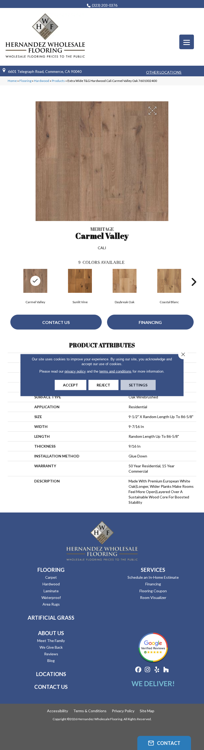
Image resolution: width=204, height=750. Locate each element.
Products (58, 81)
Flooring (25, 81)
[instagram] (147, 669)
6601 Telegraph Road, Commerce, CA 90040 (45, 71)
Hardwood (41, 81)
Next (194, 282)
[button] (164, 743)
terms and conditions (115, 371)
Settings (138, 385)
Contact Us (56, 322)
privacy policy (75, 371)
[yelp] (157, 669)
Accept (70, 385)
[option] (80, 286)
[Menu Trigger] (186, 42)
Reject (103, 385)
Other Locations (163, 72)
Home (12, 81)
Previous (10, 282)
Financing (150, 322)
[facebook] (138, 669)
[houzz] (166, 669)
